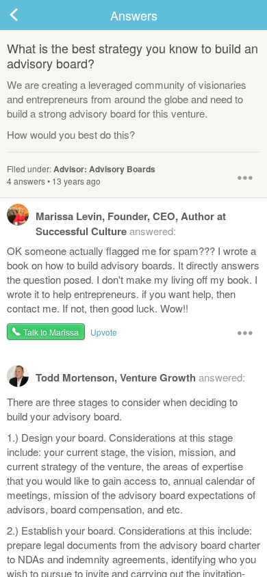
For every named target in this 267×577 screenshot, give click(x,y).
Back (27, 15)
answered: (131, 224)
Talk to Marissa (51, 332)
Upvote (103, 332)
